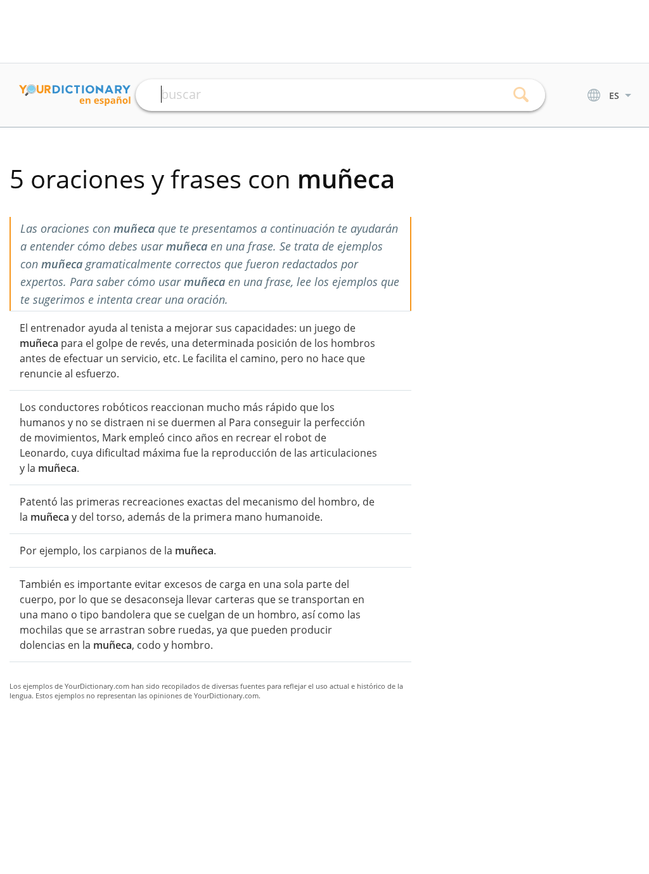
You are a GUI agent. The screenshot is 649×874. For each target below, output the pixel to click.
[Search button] (521, 95)
